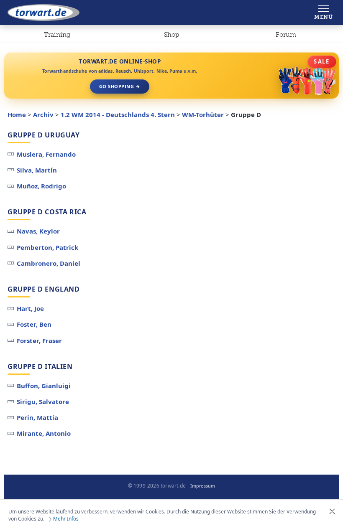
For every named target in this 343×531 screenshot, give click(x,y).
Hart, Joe (30, 308)
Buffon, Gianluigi (44, 385)
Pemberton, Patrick (47, 247)
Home (17, 114)
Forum (286, 34)
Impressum (202, 486)
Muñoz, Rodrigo (41, 186)
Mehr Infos (66, 519)
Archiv (43, 114)
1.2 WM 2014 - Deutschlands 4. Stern (118, 114)
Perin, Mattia (37, 417)
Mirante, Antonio (44, 433)
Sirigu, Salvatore (43, 401)
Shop (171, 34)
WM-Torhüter (203, 114)
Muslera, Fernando (46, 154)
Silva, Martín (37, 170)
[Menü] (323, 12)
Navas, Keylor (38, 231)
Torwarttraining (57, 36)
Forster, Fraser (39, 340)
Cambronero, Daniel (48, 263)
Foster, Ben (34, 324)
